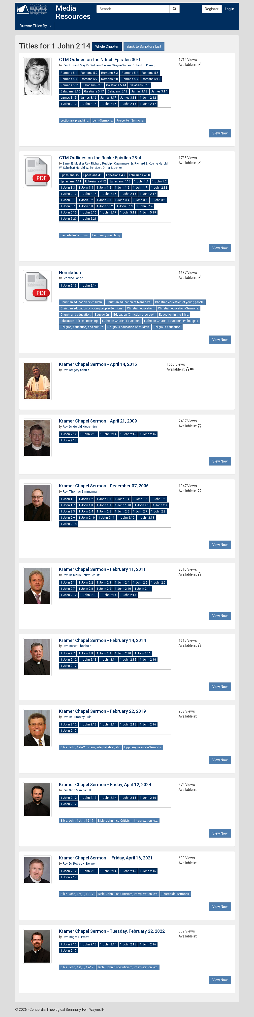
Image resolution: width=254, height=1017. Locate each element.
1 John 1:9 (104, 505)
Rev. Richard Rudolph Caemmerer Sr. (109, 163)
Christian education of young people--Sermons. (92, 308)
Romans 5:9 (130, 79)
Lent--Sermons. (103, 120)
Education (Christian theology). (134, 314)
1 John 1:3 (68, 187)
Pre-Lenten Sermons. (130, 120)
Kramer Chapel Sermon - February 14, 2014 (102, 640)
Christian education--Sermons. (178, 308)
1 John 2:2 (160, 505)
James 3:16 (88, 97)
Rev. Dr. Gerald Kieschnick (80, 426)
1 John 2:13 (69, 104)
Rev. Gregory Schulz (76, 370)
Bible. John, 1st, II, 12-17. (77, 820)
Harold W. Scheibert (89, 168)
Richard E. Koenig (143, 65)
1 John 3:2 (86, 200)
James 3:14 (159, 91)
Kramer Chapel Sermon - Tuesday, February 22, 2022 (112, 931)
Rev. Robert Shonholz (77, 646)
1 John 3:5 (140, 200)
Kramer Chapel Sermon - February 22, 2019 (102, 711)
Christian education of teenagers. (128, 302)
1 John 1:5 (104, 187)
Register (212, 9)
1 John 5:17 (108, 212)
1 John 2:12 (148, 97)
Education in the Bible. (174, 314)
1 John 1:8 (86, 505)
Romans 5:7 (89, 79)
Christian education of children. (82, 302)
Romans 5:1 (69, 73)
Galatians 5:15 (140, 85)
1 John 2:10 (87, 517)
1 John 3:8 (86, 206)
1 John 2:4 (86, 511)
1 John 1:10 (123, 505)
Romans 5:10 (151, 79)
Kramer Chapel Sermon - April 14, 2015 (98, 364)
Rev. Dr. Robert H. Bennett (79, 863)
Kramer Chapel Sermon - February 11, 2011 (102, 569)
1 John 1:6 (122, 187)
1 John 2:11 (106, 517)
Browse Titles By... (35, 26)
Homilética (70, 272)
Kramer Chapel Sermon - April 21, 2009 (98, 421)
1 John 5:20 (69, 218)
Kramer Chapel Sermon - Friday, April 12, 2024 (105, 784)
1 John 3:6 (158, 200)
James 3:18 (128, 97)
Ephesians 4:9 (115, 175)
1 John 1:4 (86, 187)
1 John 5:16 (88, 212)
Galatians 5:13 (92, 85)
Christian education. (140, 308)
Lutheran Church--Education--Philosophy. (171, 321)
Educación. (102, 314)
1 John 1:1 (141, 181)
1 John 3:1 (68, 200)
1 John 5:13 (125, 206)
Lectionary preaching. (75, 120)
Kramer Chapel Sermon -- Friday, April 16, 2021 (106, 857)
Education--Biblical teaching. (79, 321)
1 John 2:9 (68, 517)
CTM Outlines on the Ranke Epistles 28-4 (100, 157)
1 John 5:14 (144, 206)
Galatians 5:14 (116, 85)
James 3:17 (108, 97)
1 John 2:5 (104, 511)
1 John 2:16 (128, 104)
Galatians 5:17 (94, 91)
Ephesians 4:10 (139, 175)
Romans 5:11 (70, 85)
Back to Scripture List (144, 46)
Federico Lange (73, 278)
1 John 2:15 (108, 104)
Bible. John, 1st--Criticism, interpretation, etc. (91, 747)
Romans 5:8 (109, 79)
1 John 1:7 (140, 187)
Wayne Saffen (122, 65)
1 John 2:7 (140, 511)
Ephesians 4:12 (95, 181)
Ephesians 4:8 (92, 175)
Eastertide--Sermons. (75, 235)
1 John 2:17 (148, 104)
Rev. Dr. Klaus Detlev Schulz (81, 575)
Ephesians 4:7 (70, 175)
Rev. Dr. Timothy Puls (77, 717)
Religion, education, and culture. (82, 327)
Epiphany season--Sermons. (143, 747)
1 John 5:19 (148, 212)
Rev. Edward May (74, 65)
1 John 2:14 (88, 104)
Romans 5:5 (150, 73)
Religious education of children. (128, 327)
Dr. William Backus (99, 65)
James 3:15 (69, 97)
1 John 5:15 (69, 212)
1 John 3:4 (122, 200)
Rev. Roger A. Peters (76, 937)
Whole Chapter (107, 46)
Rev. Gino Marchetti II (77, 790)
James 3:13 (139, 91)
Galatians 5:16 (70, 91)
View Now (220, 133)
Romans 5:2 (89, 73)
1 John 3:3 (104, 200)
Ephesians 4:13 (120, 181)
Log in (229, 9)
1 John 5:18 (128, 212)
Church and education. (76, 314)
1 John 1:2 (159, 181)
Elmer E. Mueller (74, 163)
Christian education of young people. (179, 302)
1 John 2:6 (122, 511)
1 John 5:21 (88, 218)
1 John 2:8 (158, 511)
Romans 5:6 (69, 79)
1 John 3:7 (68, 206)
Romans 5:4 (130, 73)
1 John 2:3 (68, 511)
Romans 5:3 (109, 73)
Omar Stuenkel (112, 168)
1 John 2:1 (142, 505)
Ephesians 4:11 (71, 181)
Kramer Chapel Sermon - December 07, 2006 (104, 485)
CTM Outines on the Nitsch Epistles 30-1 (100, 59)
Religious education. (167, 327)
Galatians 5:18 (117, 91)
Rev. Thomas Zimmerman (80, 491)
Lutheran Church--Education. (121, 321)
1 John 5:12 (105, 206)
